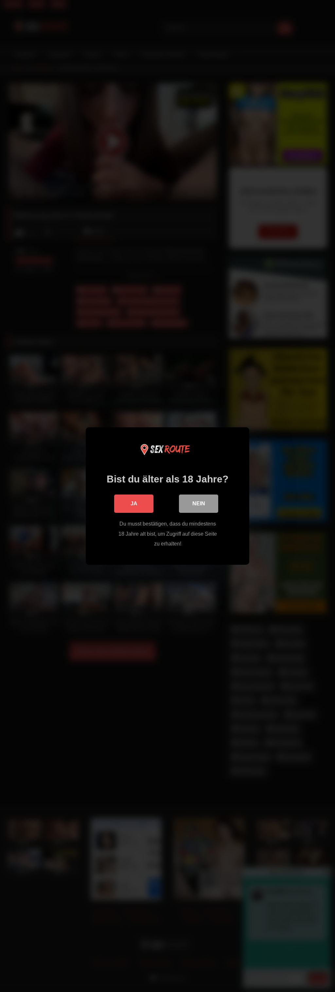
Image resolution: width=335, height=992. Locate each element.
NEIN (198, 503)
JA (134, 503)
